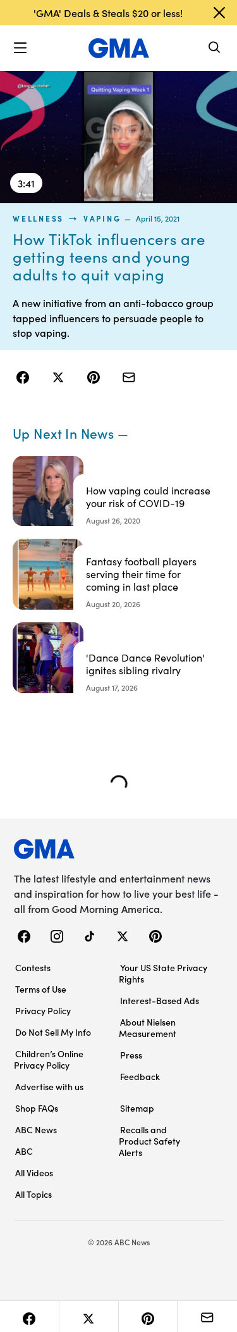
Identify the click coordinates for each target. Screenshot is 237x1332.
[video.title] (118, 136)
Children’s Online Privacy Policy (48, 1059)
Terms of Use (40, 989)
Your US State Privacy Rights (163, 973)
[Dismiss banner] (219, 12)
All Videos (34, 1172)
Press (131, 1054)
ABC (24, 1151)
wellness (38, 218)
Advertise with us (49, 1086)
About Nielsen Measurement (147, 1027)
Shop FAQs (36, 1108)
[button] (20, 48)
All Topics (33, 1194)
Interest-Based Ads (159, 1000)
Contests (33, 967)
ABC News (36, 1129)
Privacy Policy (43, 1010)
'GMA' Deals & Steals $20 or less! (108, 13)
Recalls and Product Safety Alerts (149, 1141)
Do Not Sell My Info (53, 1032)
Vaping (102, 218)
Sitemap (137, 1108)
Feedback (140, 1076)
